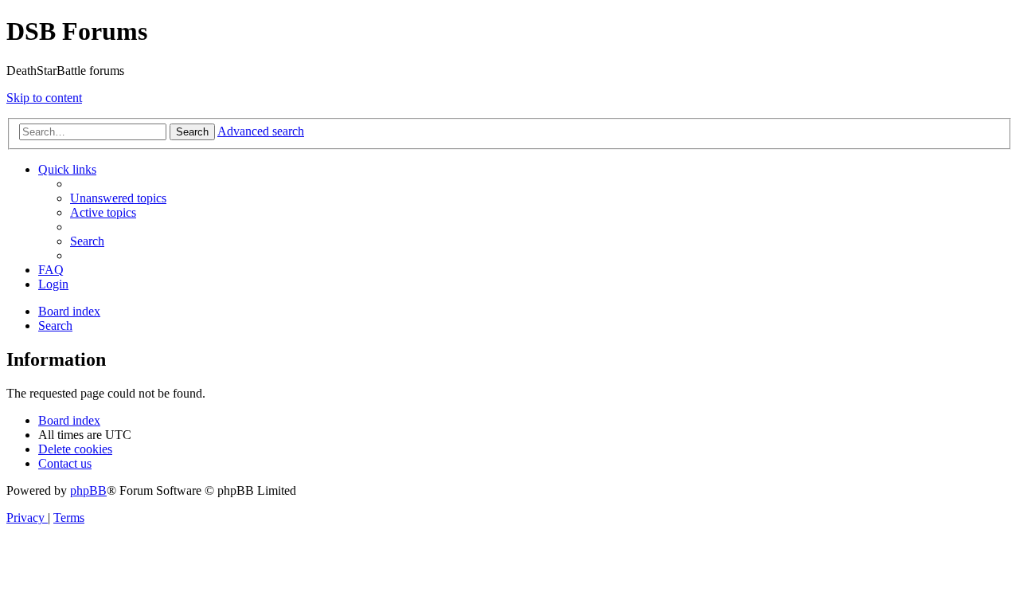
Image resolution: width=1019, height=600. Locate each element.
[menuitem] (118, 198)
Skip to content (44, 97)
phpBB (88, 490)
